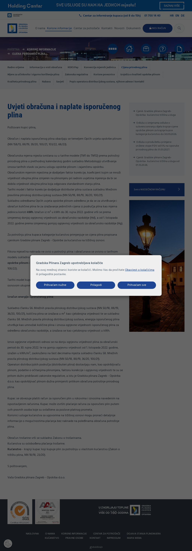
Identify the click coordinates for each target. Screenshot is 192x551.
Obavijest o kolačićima (139, 270)
